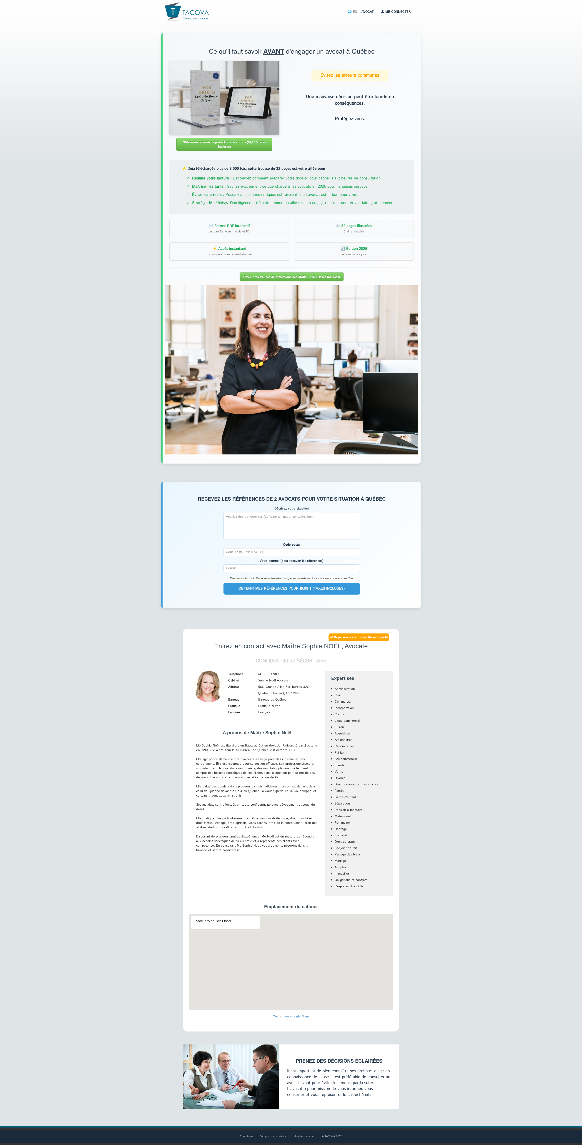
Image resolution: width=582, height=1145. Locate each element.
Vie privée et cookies (273, 1136)
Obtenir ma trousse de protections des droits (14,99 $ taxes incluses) (224, 144)
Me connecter (398, 12)
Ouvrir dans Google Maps (291, 1016)
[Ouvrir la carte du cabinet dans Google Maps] (291, 1008)
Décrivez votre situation (291, 508)
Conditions (246, 1136)
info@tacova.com (303, 1136)
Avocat (367, 12)
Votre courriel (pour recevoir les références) (292, 561)
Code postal (291, 544)
